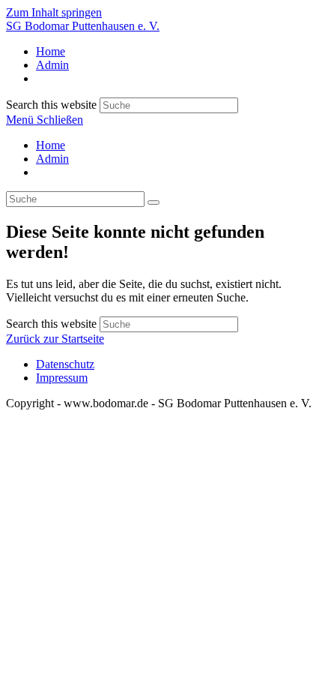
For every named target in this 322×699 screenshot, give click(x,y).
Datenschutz (65, 364)
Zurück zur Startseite (55, 338)
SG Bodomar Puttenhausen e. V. (83, 26)
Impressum (62, 377)
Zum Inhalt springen (54, 12)
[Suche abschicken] (154, 202)
